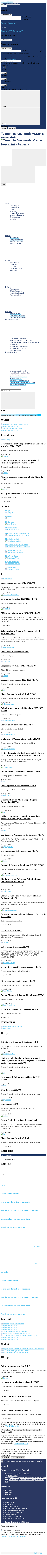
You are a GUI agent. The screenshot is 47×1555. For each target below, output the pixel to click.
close (3, 184)
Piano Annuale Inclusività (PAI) (18, 694)
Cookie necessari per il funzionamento (14, 1449)
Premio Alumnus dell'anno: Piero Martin (22, 995)
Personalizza (6, 1430)
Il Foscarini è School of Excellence (19, 1009)
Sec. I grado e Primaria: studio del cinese (22, 835)
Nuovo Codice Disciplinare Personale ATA (20, 1120)
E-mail (24, 51)
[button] (20, 1246)
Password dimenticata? (9, 23)
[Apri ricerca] (29, 157)
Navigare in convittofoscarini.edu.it (20, 1382)
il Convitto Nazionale (8, 415)
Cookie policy (10, 1502)
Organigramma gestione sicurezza (19, 851)
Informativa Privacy (12, 1506)
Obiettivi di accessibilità (13, 1512)
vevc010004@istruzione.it (28, 1478)
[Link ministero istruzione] (10, 4)
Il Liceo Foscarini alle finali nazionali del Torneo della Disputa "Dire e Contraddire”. (22, 754)
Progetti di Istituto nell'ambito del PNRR (22, 865)
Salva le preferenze (18, 1457)
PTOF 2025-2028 (11, 931)
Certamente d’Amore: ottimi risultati (20, 739)
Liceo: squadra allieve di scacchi (18, 786)
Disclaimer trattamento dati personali (13, 1536)
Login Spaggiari (11, 59)
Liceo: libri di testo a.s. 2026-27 (18, 583)
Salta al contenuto (7, 2)
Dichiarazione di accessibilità (15, 1510)
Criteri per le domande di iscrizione (19, 1042)
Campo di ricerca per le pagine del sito (14, 388)
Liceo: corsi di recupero (15, 652)
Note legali (9, 1504)
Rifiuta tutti (18, 1430)
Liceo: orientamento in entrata (18, 981)
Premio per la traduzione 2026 (18, 725)
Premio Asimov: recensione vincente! (20, 771)
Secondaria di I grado (29, 415)
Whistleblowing (11, 1090)
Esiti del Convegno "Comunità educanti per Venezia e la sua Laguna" (20, 817)
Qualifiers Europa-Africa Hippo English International (19, 801)
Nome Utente (26, 17)
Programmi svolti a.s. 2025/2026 (19, 666)
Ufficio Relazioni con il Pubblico (16, 1508)
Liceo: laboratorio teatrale (16, 1396)
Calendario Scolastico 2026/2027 (19, 599)
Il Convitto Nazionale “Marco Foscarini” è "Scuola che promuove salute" (20, 461)
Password (25, 19)
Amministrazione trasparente (15, 1518)
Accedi (4, 6)
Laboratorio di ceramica (15, 947)
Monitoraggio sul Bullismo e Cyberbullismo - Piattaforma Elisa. (21, 880)
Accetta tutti (34, 1430)
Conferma (12, 128)
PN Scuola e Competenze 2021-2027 (20, 613)
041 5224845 (12, 1476)
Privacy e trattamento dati (15, 1366)
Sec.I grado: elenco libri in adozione (20, 493)
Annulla (4, 128)
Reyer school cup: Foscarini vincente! (21, 967)
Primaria (19, 415)
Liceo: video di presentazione (16, 1410)
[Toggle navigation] (18, 174)
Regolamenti (9, 1104)
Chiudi (4, 73)
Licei (39, 415)
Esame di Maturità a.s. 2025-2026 (19, 680)
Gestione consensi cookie (14, 1516)
